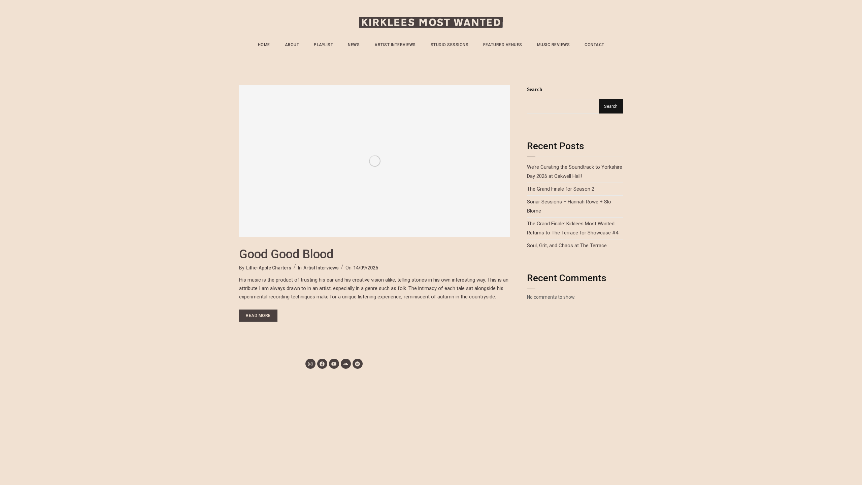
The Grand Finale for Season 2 (560, 189)
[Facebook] (322, 364)
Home (264, 44)
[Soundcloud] (346, 364)
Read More (261, 314)
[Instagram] (310, 364)
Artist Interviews (395, 44)
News (354, 44)
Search (534, 89)
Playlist (323, 44)
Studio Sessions (450, 44)
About (292, 44)
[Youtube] (334, 364)
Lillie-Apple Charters (268, 267)
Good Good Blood (286, 254)
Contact (594, 44)
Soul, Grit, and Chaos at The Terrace (567, 246)
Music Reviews (553, 44)
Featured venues (502, 44)
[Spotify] (358, 364)
